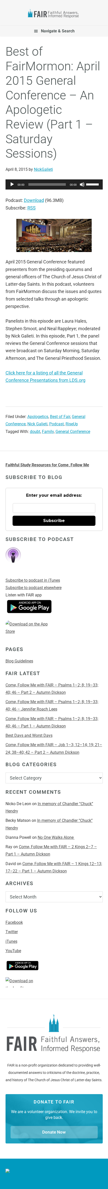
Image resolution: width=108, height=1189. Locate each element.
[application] (54, 184)
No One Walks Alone (56, 837)
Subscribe (54, 520)
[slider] (93, 184)
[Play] (12, 184)
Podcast (56, 424)
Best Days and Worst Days (29, 735)
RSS (31, 208)
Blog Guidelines (19, 661)
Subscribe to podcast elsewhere (34, 587)
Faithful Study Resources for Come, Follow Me (47, 465)
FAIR (54, 14)
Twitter (12, 931)
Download (34, 200)
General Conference (73, 431)
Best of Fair (60, 416)
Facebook (14, 922)
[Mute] (82, 184)
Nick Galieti (37, 424)
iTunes (11, 941)
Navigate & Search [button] (58, 31)
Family (48, 431)
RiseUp (72, 424)
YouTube (13, 950)
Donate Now (54, 1132)
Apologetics (37, 416)
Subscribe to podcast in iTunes (33, 580)
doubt (35, 431)
